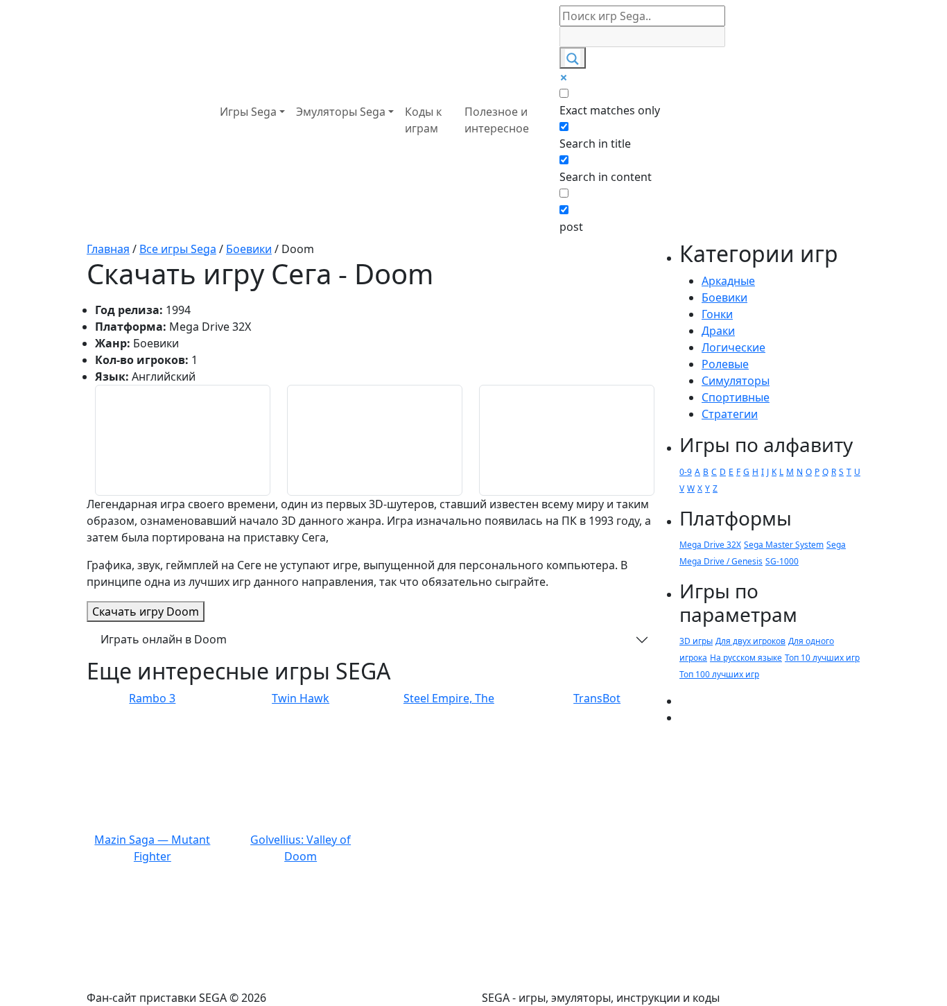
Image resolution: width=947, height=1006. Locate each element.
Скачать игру (145, 611)
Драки (718, 330)
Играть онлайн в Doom (164, 639)
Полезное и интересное (496, 120)
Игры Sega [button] (248, 111)
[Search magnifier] (572, 58)
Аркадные (728, 280)
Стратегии (730, 414)
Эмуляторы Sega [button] (340, 111)
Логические (733, 347)
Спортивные (736, 397)
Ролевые (725, 364)
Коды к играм (423, 120)
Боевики (724, 297)
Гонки (717, 314)
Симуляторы (736, 380)
